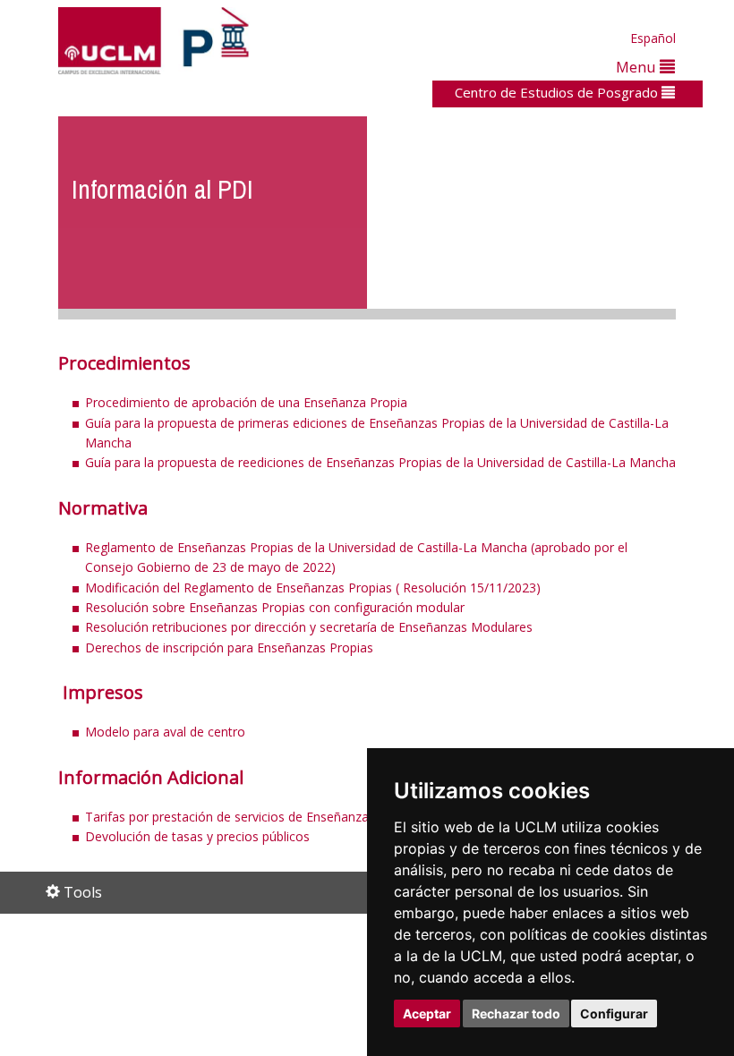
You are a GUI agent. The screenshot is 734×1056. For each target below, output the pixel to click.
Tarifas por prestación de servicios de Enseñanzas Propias (253, 816)
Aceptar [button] (427, 1013)
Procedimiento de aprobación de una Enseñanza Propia (248, 402)
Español (653, 38)
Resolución (310, 626)
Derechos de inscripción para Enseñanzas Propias (229, 647)
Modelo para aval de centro (165, 731)
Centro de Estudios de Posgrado (558, 92)
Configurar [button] (614, 1013)
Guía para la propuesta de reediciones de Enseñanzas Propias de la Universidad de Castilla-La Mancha (380, 462)
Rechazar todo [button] (516, 1013)
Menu (638, 66)
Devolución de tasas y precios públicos (197, 836)
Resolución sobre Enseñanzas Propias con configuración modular (275, 607)
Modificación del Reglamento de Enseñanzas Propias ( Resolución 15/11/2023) (313, 587)
